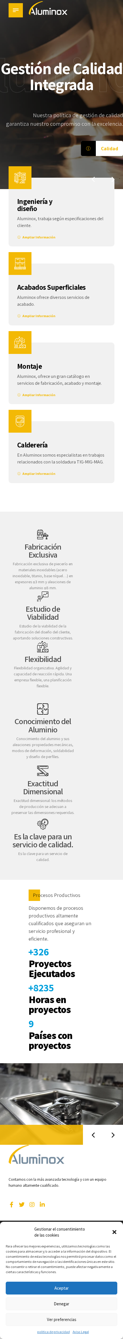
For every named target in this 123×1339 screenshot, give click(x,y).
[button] (114, 1232)
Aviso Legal (81, 1332)
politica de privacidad (53, 1332)
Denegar (61, 1303)
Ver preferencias (61, 1319)
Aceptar (61, 1288)
